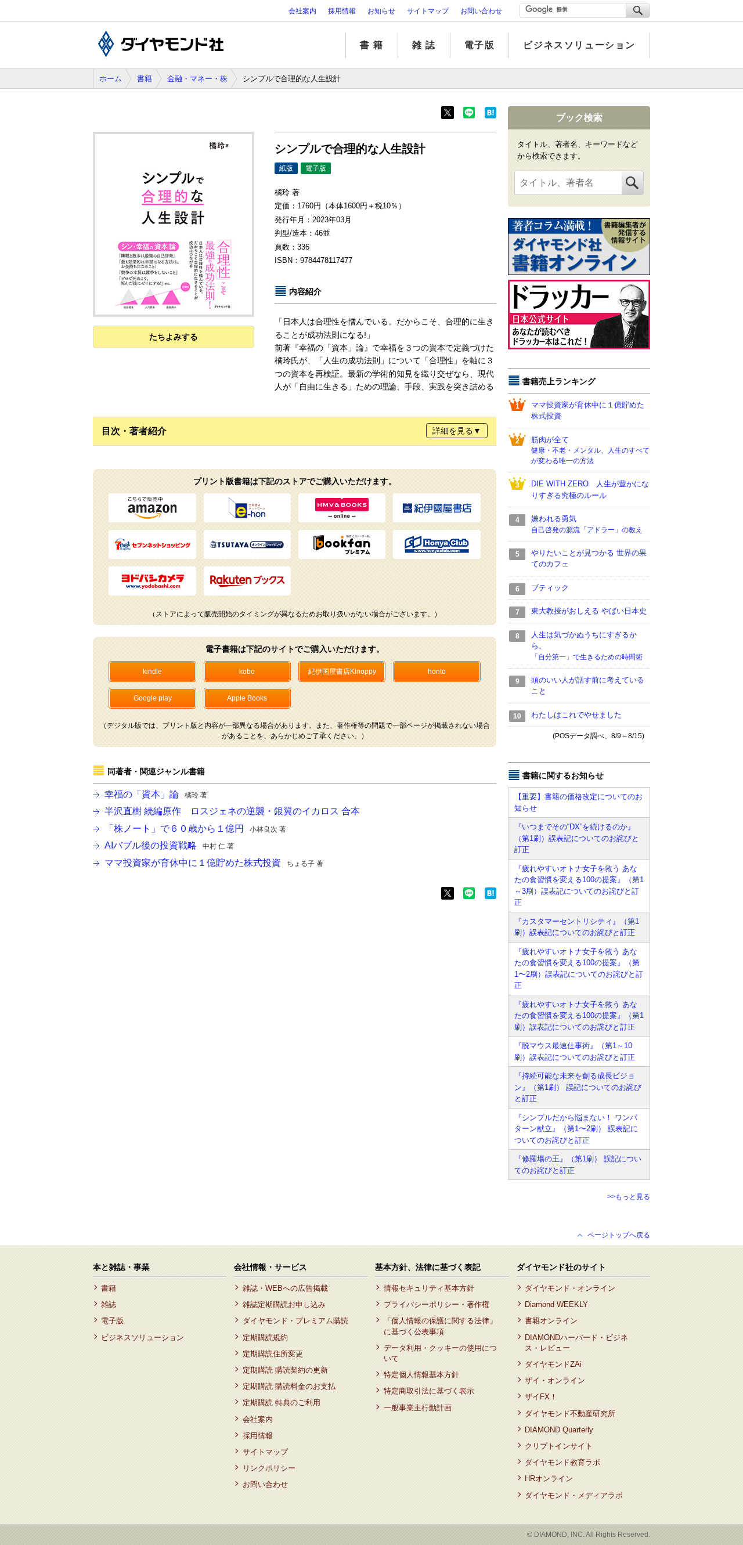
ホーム (110, 78)
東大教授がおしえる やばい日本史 (589, 611)
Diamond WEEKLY (556, 1304)
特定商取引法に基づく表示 (429, 1391)
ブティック (550, 587)
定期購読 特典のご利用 (281, 1402)
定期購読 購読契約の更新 (285, 1370)
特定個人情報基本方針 (421, 1374)
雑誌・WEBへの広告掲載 (285, 1288)
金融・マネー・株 (197, 78)
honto (437, 671)
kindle (152, 671)
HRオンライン (549, 1478)
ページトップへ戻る (618, 1235)
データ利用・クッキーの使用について (440, 1353)
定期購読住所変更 (272, 1353)
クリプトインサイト (559, 1446)
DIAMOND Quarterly (559, 1429)
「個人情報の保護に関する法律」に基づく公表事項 (440, 1325)
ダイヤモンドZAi (553, 1364)
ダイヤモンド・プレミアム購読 (295, 1320)
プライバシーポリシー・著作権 (436, 1304)
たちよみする (173, 336)
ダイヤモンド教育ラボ (562, 1462)
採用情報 (342, 11)
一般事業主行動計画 (417, 1407)
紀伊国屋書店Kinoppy (342, 671)
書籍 (144, 78)
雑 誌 (424, 45)
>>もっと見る (628, 1197)
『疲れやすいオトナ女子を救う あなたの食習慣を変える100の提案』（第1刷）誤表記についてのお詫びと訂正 (579, 1015)
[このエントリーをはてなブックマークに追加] (490, 116)
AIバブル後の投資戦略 (169, 845)
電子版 (479, 45)
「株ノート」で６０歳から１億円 (195, 828)
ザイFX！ (541, 1396)
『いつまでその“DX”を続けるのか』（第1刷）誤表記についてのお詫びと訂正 (576, 838)
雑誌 (108, 1304)
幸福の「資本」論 (155, 794)
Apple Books (247, 698)
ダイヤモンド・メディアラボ (574, 1495)
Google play (153, 698)
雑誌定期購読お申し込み (284, 1304)
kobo (247, 671)
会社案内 (302, 11)
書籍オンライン (551, 1320)
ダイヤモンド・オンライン (570, 1288)
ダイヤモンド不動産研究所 (570, 1413)
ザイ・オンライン (555, 1380)
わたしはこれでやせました (576, 714)
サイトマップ (428, 11)
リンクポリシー (269, 1468)
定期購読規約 (265, 1337)
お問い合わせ (481, 11)
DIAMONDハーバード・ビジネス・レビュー (576, 1342)
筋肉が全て (590, 450)
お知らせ (381, 11)
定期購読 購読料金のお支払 (289, 1386)
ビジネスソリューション (579, 45)
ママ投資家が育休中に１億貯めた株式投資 (213, 863)
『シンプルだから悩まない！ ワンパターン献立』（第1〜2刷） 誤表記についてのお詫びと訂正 (576, 1129)
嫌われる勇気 (587, 524)
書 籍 (372, 45)
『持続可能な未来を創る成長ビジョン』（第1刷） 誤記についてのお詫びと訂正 (577, 1087)
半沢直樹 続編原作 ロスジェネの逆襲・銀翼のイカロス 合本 (232, 811)
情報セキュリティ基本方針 (429, 1288)
